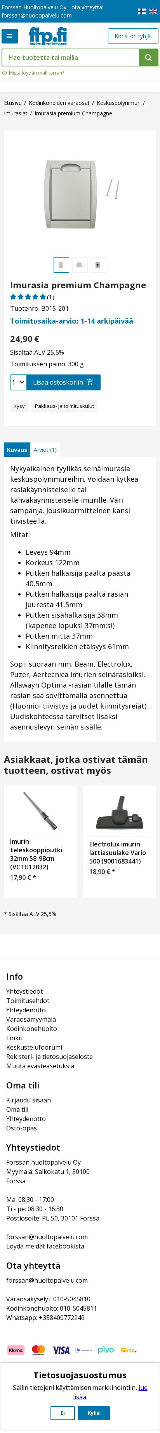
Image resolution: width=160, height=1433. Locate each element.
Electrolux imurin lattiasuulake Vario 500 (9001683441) (117, 852)
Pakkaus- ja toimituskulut (64, 405)
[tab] (17, 449)
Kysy (19, 405)
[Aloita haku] (148, 57)
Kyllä (94, 1412)
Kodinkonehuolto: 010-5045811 (51, 1308)
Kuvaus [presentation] (17, 449)
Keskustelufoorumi (34, 1047)
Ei (63, 1412)
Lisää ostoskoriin (58, 382)
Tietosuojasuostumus (80, 1375)
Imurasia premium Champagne (78, 285)
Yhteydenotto (26, 1010)
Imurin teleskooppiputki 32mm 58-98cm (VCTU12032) (36, 854)
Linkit (14, 1038)
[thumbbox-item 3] (98, 265)
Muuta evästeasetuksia (40, 1066)
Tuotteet (10, 36)
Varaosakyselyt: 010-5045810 (48, 1299)
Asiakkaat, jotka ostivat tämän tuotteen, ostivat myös (76, 765)
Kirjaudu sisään (28, 1100)
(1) (50, 297)
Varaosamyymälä (31, 1019)
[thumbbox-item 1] (61, 265)
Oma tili (17, 1109)
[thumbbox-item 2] (80, 265)
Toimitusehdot (27, 1000)
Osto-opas (21, 1128)
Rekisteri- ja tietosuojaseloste (49, 1056)
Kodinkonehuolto (31, 1028)
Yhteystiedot (24, 991)
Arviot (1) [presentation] (45, 449)
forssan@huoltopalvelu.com (37, 15)
